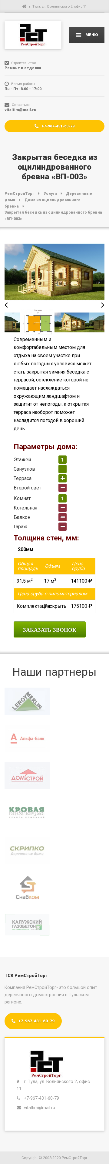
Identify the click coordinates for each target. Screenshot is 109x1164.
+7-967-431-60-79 (57, 126)
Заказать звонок (49, 630)
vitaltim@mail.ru (40, 1107)
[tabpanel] (71, 322)
